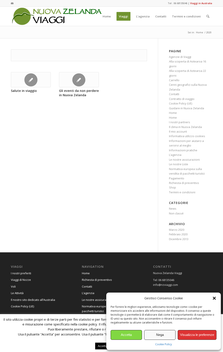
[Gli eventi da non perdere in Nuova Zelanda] (79, 79)
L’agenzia (175, 155)
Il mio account (178, 131)
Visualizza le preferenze (197, 335)
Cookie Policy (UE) (180, 103)
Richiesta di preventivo (184, 183)
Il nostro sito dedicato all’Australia (33, 300)
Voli (13, 286)
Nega (160, 335)
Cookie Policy (163, 344)
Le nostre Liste (178, 164)
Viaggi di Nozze (21, 280)
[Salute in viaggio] (31, 79)
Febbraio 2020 (178, 234)
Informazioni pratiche (183, 150)
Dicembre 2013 (178, 239)
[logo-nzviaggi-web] (56, 16)
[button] (214, 298)
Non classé (176, 213)
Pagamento (176, 178)
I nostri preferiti (21, 273)
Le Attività (17, 293)
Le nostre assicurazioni (184, 160)
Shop (172, 187)
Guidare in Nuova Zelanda (186, 108)
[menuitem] (107, 16)
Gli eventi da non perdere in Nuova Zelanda (79, 93)
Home (173, 113)
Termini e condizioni (182, 192)
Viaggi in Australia (201, 3)
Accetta (126, 335)
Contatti (174, 94)
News (172, 209)
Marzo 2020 (176, 230)
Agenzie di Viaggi (180, 57)
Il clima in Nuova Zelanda (185, 127)
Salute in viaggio (24, 91)
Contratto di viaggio (181, 99)
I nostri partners (179, 122)
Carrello (174, 80)
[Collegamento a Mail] (12, 3)
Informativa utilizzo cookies (187, 136)
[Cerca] (208, 16)
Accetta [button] (102, 346)
